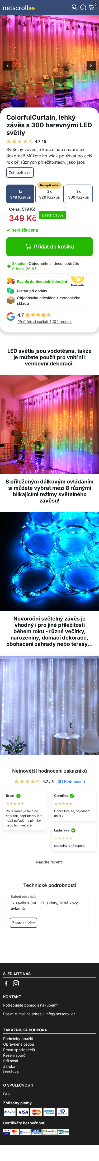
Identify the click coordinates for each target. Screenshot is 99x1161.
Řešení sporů (14, 1055)
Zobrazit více (20, 172)
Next (91, 66)
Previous (7, 66)
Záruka (9, 1066)
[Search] (74, 7)
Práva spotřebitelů (19, 1049)
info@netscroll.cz (61, 1014)
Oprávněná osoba (18, 1044)
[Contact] (83, 7)
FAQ (7, 1094)
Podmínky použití (18, 1038)
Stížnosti (10, 1061)
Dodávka (11, 1072)
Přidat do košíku (54, 246)
